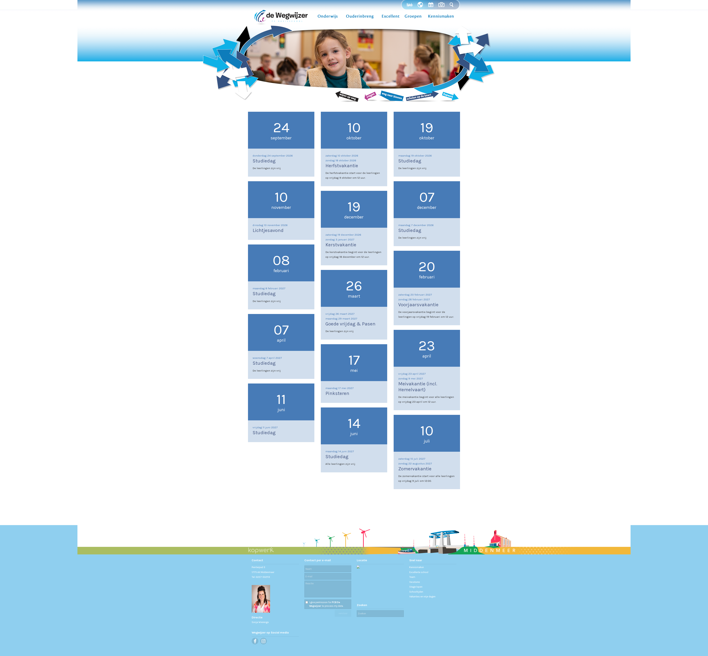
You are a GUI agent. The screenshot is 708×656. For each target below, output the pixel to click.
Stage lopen (415, 586)
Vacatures (414, 582)
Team (412, 577)
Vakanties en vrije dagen (422, 596)
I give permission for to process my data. (326, 604)
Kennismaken (416, 567)
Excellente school (418, 572)
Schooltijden (416, 591)
